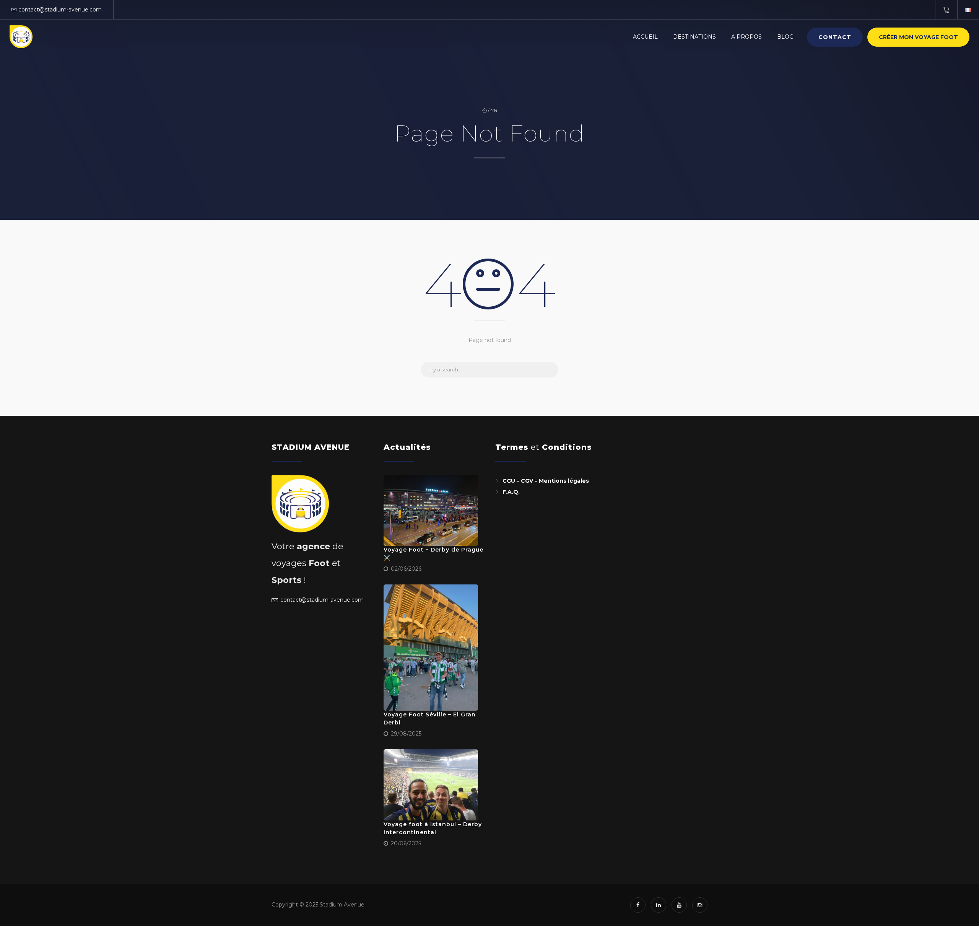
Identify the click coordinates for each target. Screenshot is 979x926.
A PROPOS (746, 36)
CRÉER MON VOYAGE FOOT (918, 37)
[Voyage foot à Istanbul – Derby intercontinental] (431, 784)
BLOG (785, 36)
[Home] (21, 37)
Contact (834, 37)
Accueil (645, 36)
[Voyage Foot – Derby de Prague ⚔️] (431, 510)
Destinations (694, 36)
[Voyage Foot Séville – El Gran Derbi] (431, 647)
